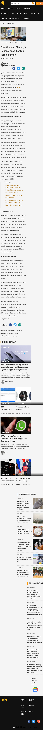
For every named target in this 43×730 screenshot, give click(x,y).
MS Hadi (5, 63)
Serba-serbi (14, 18)
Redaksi (31, 705)
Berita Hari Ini (7, 9)
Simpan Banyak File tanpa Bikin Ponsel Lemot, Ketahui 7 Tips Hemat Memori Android (24, 546)
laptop (19, 87)
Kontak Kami (31, 700)
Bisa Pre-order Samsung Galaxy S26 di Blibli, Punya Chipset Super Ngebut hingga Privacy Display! (14, 367)
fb (28, 723)
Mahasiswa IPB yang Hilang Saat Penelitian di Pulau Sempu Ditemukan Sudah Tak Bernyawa (34, 668)
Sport (25, 13)
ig (38, 723)
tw (33, 723)
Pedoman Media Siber (23, 713)
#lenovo (11, 333)
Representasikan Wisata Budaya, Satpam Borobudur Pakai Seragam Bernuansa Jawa (33, 653)
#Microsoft (4, 336)
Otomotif (5, 13)
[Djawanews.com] (2, 3)
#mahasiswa (4, 333)
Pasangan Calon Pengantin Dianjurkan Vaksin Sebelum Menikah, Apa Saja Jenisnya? (24, 505)
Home (2, 24)
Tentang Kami (23, 700)
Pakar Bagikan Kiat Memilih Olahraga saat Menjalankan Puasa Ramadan (23, 573)
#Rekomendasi (12, 336)
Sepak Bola (16, 13)
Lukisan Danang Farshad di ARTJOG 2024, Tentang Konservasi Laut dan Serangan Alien (34, 594)
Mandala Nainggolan (8, 381)
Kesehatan (20, 498)
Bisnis (18, 9)
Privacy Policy (23, 706)
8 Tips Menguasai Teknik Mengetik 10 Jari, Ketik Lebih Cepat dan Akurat (14, 203)
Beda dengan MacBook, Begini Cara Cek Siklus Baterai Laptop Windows (14, 187)
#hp (16, 333)
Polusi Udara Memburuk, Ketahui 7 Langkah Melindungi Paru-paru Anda (24, 519)
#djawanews (12, 330)
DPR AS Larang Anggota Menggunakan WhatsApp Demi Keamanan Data (14, 438)
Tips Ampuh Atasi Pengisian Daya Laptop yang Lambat (13, 195)
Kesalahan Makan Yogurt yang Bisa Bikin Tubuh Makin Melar (24, 531)
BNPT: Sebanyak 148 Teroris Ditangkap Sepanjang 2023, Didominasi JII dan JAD (34, 639)
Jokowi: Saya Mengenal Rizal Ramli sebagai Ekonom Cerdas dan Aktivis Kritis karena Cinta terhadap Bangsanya (34, 610)
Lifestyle (27, 9)
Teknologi (35, 13)
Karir (31, 712)
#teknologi (4, 330)
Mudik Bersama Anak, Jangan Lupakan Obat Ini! (24, 559)
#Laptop (19, 330)
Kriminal (25, 18)
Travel (4, 18)
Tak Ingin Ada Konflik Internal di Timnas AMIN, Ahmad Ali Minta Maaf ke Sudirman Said (34, 625)
